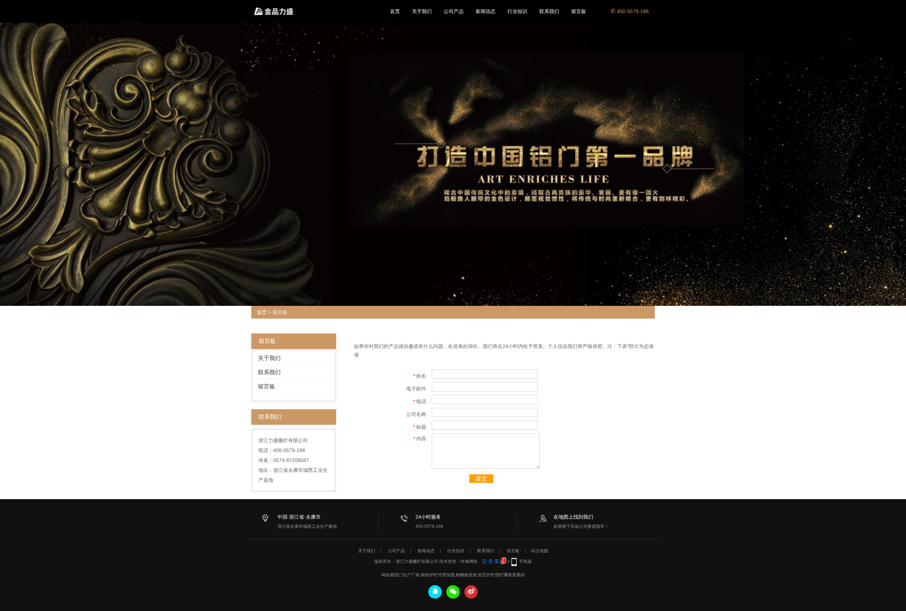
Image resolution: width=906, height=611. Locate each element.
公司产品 (454, 11)
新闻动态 (485, 11)
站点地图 (539, 550)
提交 (481, 478)
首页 (395, 11)
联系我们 (549, 11)
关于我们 (422, 11)
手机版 (525, 561)
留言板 (578, 11)
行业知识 (517, 11)
